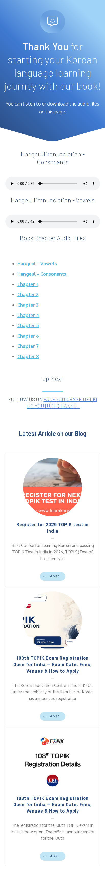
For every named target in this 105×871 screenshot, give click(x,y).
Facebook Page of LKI (70, 399)
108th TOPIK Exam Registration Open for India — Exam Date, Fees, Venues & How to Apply (52, 804)
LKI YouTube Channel (53, 406)
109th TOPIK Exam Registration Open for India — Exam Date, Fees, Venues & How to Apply (52, 664)
